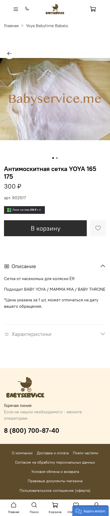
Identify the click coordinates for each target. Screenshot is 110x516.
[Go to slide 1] (53, 158)
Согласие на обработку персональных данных (55, 462)
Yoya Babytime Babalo (47, 25)
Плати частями (85, 453)
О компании (22, 453)
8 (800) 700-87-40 (31, 430)
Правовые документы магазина (55, 480)
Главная (11, 25)
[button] (90, 510)
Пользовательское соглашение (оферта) (55, 490)
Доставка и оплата (53, 453)
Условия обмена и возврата (55, 471)
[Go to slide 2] (57, 158)
